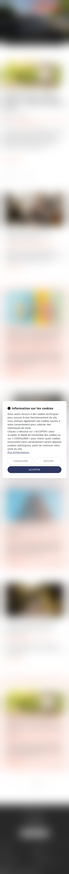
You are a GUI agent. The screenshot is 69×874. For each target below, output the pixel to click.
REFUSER (48, 461)
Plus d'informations (18, 452)
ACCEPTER (34, 469)
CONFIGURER (20, 461)
